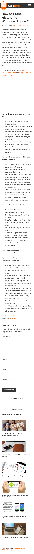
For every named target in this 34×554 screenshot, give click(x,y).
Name (4, 360)
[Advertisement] (17, 96)
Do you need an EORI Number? (12, 414)
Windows (13, 318)
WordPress (5, 550)
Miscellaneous (14, 316)
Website (4, 379)
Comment (6, 336)
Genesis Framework (20, 548)
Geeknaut (10, 5)
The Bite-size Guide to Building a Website (15, 537)
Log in (12, 550)
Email (4, 369)
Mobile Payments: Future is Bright (13, 476)
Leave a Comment (23, 25)
